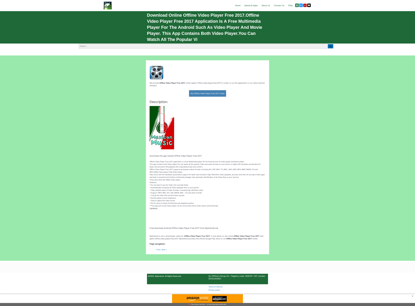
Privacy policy (214, 290)
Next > (164, 250)
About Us (266, 5)
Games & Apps (251, 5)
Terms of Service (215, 287)
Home (237, 5)
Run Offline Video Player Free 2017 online (207, 93)
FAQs (290, 5)
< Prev (158, 250)
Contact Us (279, 5)
